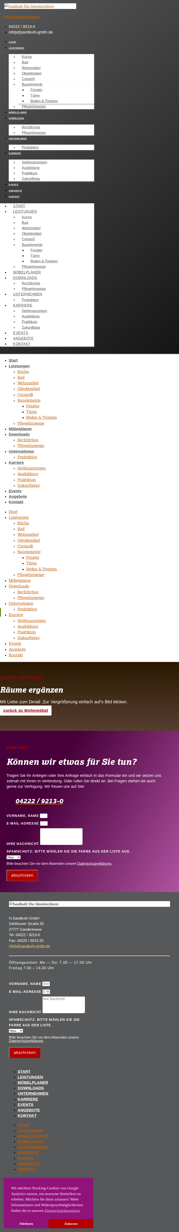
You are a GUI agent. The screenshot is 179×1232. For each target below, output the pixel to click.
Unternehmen (18, 138)
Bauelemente (32, 84)
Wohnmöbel (31, 68)
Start (12, 42)
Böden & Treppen (44, 101)
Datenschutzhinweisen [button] (62, 1211)
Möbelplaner (18, 112)
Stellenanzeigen (34, 162)
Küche (27, 57)
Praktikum (29, 173)
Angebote (15, 191)
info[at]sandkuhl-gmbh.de (29, 946)
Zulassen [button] (70, 1223)
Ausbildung (31, 168)
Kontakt (14, 196)
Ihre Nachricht (23, 844)
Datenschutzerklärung (94, 863)
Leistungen (16, 48)
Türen (35, 95)
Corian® (28, 79)
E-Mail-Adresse (23, 823)
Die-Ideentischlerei (21, 17)
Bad (25, 62)
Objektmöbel (31, 73)
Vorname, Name (23, 816)
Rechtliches (31, 127)
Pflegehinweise (34, 106)
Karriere (15, 153)
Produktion (30, 147)
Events (13, 184)
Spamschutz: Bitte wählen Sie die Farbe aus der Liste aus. (69, 851)
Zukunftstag (31, 179)
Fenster (36, 90)
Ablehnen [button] (26, 1223)
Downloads (16, 118)
